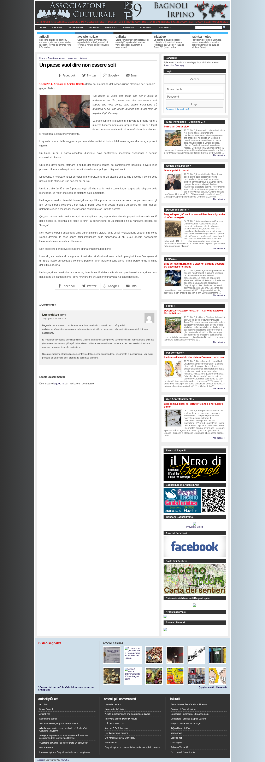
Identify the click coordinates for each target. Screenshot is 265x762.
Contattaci (164, 27)
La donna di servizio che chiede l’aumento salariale (194, 357)
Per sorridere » (175, 352)
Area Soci (111, 27)
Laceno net (176, 738)
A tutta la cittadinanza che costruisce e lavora (127, 714)
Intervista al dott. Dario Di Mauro (121, 718)
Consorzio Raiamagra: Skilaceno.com (189, 714)
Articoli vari (44, 714)
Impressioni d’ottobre (115, 709)
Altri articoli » (219, 155)
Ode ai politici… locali (176, 170)
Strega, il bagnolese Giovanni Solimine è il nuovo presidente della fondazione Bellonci (63, 736)
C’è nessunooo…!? (114, 723)
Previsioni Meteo (194, 527)
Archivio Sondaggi (175, 65)
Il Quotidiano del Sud (181, 728)
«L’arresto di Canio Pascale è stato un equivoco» (63, 742)
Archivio (94, 27)
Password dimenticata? (177, 109)
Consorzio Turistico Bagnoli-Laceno (188, 718)
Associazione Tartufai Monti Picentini (189, 704)
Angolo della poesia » (178, 165)
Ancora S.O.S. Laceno (116, 728)
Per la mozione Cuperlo (116, 733)
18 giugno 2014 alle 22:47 (55, 318)
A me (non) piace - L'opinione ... (63, 58)
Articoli (83, 58)
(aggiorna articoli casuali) (213, 687)
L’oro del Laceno (113, 704)
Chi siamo (57, 27)
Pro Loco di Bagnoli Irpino (183, 752)
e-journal (146, 27)
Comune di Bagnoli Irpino (183, 709)
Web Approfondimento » (180, 399)
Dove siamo (76, 27)
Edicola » (171, 259)
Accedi (194, 79)
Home (43, 27)
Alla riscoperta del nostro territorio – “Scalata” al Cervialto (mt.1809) (63, 729)
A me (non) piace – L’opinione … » (186, 121)
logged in (58, 383)
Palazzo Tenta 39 (179, 747)
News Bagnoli (46, 709)
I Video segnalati (49, 643)
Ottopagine (176, 742)
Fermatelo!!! (111, 742)
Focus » (170, 305)
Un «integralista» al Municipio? (120, 738)
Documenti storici (48, 718)
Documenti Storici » (177, 209)
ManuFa (65, 760)
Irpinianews (176, 733)
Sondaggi (128, 27)
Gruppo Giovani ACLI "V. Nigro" (186, 723)
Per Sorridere (46, 747)
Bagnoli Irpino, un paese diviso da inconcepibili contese (132, 747)
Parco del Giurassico (176, 126)
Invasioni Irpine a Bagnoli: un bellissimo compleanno (65, 752)
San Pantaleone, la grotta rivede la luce (58, 723)
